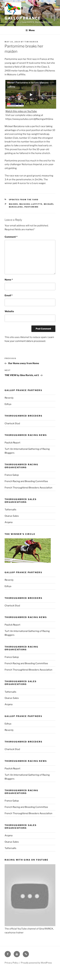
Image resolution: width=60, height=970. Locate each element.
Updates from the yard (23, 200)
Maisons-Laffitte (30, 204)
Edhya (8, 404)
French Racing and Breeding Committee (26, 481)
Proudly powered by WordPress (36, 962)
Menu (32, 30)
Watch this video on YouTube (21, 111)
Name (9, 279)
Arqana (8, 522)
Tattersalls (10, 509)
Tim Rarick (31, 42)
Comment (11, 236)
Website (9, 311)
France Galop (12, 475)
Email (8, 295)
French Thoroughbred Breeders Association (28, 487)
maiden (13, 204)
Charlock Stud (12, 423)
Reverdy (9, 397)
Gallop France (23, 18)
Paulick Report (12, 442)
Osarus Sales (12, 516)
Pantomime (31, 207)
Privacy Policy (11, 962)
